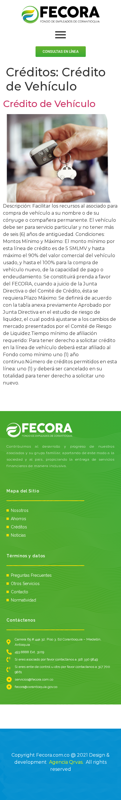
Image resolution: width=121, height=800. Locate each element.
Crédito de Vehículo (49, 103)
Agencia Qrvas (66, 762)
